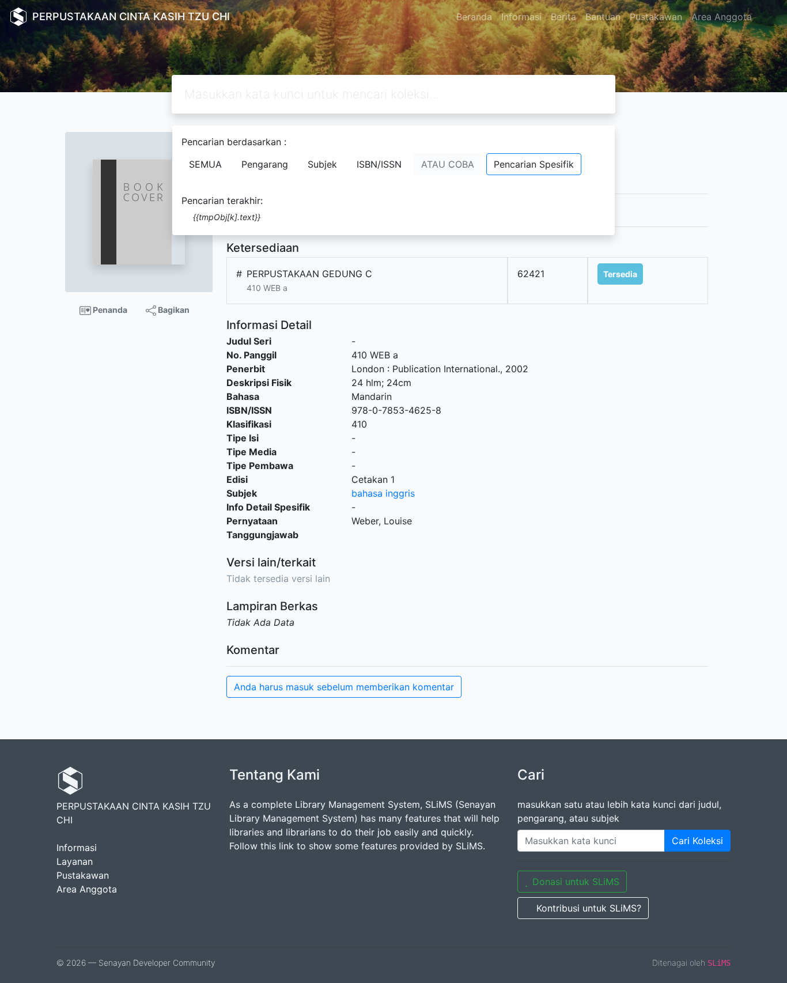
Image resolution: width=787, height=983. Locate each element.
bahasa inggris (383, 493)
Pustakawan (656, 16)
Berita (563, 16)
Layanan (74, 861)
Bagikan (173, 310)
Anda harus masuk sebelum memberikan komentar (344, 687)
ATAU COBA (447, 164)
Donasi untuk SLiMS (575, 881)
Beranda (474, 16)
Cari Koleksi (697, 840)
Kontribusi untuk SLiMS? (588, 908)
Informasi (521, 16)
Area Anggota (721, 16)
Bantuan (602, 16)
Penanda (109, 310)
